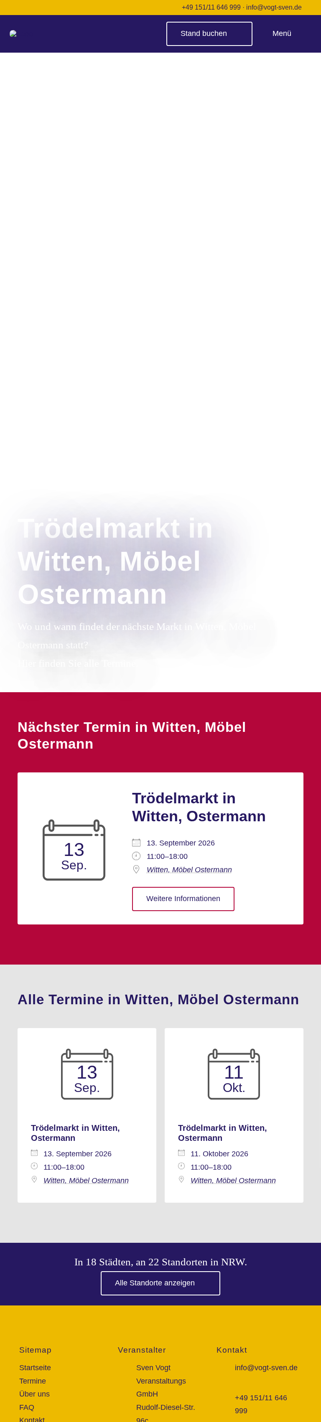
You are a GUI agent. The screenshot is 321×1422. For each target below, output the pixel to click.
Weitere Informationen (183, 898)
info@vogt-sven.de (274, 7)
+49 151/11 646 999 (211, 7)
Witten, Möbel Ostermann (189, 870)
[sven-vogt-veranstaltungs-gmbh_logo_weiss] (21, 34)
